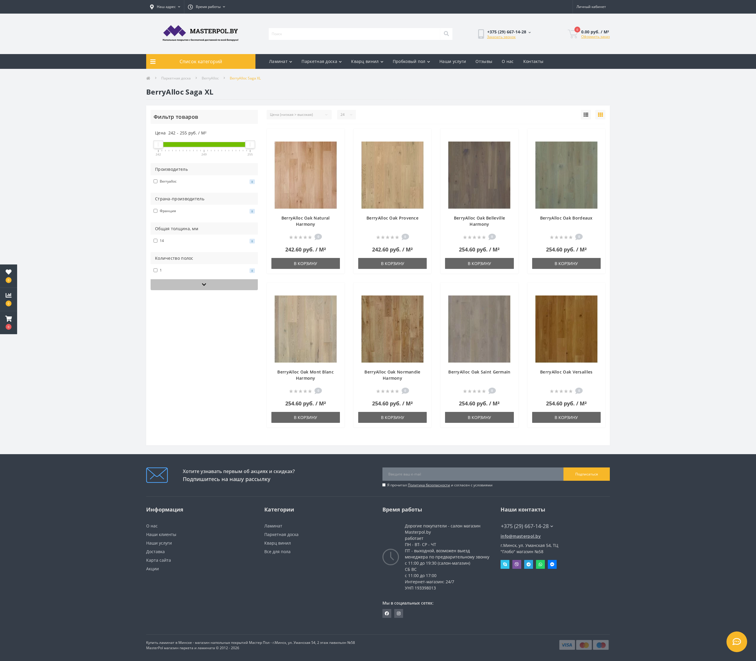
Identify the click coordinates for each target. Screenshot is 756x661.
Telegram (528, 564)
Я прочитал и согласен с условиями (440, 485)
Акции (152, 568)
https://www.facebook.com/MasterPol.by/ (386, 613)
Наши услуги (452, 61)
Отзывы (483, 61)
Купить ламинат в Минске (169, 642)
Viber (516, 564)
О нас (508, 61)
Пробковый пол (409, 61)
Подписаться (586, 474)
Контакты (533, 61)
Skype (505, 564)
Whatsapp (540, 564)
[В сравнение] (335, 146)
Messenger (552, 564)
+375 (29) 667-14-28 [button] (525, 526)
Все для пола (277, 551)
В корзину (305, 263)
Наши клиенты (161, 534)
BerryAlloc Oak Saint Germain (479, 372)
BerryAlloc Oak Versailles (566, 372)
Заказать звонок (501, 36)
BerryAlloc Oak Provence (392, 218)
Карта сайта (158, 560)
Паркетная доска (319, 61)
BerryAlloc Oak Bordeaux (566, 218)
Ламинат (278, 61)
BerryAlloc (210, 78)
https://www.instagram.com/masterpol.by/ (398, 613)
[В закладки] (335, 136)
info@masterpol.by (521, 536)
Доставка (155, 551)
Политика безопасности (429, 485)
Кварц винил (365, 61)
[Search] (446, 34)
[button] (8, 322)
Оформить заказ (595, 36)
